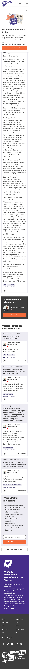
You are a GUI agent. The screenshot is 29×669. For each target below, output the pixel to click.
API (2, 632)
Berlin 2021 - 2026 (10, 287)
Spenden (4, 622)
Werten (6, 608)
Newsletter (19, 619)
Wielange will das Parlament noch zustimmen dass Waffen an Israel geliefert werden (14, 464)
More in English (6, 638)
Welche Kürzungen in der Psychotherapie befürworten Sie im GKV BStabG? (14, 371)
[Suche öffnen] (20, 4)
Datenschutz (19, 629)
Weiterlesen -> (22, 360)
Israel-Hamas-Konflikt (10, 485)
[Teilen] (4, 290)
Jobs (17, 622)
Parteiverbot (10, 284)
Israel (19, 485)
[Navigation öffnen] (27, 4)
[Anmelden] (23, 4)
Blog (3, 619)
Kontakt (17, 626)
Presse (3, 626)
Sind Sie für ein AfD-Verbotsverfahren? (11, 337)
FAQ (16, 632)
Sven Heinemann (12, 344)
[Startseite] (7, 3)
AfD (4, 284)
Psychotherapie (8, 394)
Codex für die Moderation (13, 604)
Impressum (5, 629)
